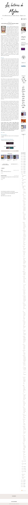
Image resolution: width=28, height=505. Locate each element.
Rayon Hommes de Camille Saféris (24, 203)
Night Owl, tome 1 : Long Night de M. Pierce (24, 389)
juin (23, 466)
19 (23, 148)
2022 (23, 161)
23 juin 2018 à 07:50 (16, 175)
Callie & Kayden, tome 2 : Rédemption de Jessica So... (24, 339)
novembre (24, 179)
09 (23, 137)
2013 (23, 481)
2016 (23, 171)
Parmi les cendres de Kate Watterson (24, 209)
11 (23, 139)
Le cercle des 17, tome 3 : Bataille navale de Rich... (24, 380)
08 (23, 136)
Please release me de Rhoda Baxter (24, 346)
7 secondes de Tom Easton (24, 286)
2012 (23, 483)
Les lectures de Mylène (14, 8)
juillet (24, 463)
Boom (2, 170)
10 (23, 138)
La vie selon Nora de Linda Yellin (24, 403)
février (24, 474)
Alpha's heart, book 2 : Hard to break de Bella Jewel (24, 225)
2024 (23, 158)
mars (24, 471)
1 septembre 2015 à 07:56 (16, 170)
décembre (24, 175)
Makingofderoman (4, 175)
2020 (23, 164)
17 (6, 24)
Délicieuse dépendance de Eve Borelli (24, 267)
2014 (23, 480)
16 (23, 145)
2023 (23, 159)
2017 (23, 169)
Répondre (2, 179)
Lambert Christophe (9, 24)
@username (15, 501)
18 (23, 147)
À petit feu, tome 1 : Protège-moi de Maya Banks (24, 446)
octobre (24, 182)
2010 (23, 486)
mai (23, 468)
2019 (23, 166)
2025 (23, 156)
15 (23, 144)
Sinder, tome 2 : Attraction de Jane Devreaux (24, 306)
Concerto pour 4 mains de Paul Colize (24, 292)
